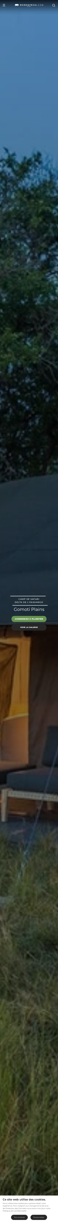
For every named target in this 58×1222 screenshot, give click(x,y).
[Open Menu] (4, 5)
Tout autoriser (19, 1217)
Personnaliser (38, 1217)
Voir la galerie (29, 627)
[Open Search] (53, 5)
